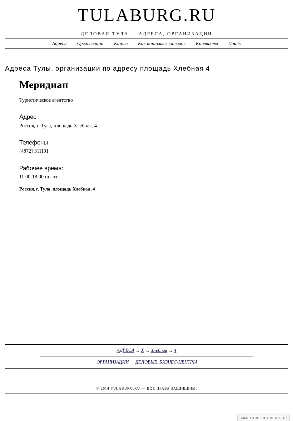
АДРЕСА (125, 350)
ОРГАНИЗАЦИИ (112, 362)
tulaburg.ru (147, 15)
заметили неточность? (263, 417)
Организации (90, 43)
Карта (121, 43)
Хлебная (159, 350)
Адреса (59, 43)
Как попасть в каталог (161, 43)
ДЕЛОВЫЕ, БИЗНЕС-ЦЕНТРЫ (166, 362)
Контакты (207, 43)
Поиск (234, 43)
